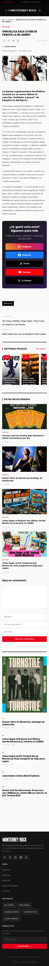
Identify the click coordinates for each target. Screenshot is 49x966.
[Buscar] (39, 10)
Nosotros (6, 870)
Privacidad (16, 962)
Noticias (11, 20)
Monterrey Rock (24, 10)
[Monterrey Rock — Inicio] (24, 839)
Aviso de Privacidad (10, 885)
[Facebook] (4, 857)
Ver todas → (41, 349)
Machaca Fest (30, 912)
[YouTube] (21, 857)
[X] (10, 857)
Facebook (26, 255)
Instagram (26, 246)
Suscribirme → (24, 946)
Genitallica (8, 303)
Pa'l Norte (9, 905)
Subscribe (6, 880)
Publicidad (6, 875)
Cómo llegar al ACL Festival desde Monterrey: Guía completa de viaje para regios (22, 565)
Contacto (6, 891)
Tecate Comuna (11, 919)
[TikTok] (26, 857)
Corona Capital (11, 912)
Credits (33, 962)
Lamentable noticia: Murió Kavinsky (20, 776)
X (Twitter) (26, 280)
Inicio (4, 20)
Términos (26, 962)
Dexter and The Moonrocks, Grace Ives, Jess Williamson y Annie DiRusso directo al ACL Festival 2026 (24, 793)
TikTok (26, 263)
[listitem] (11, 369)
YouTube (26, 272)
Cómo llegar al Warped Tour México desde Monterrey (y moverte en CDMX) (22, 740)
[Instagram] (15, 857)
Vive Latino (24, 905)
